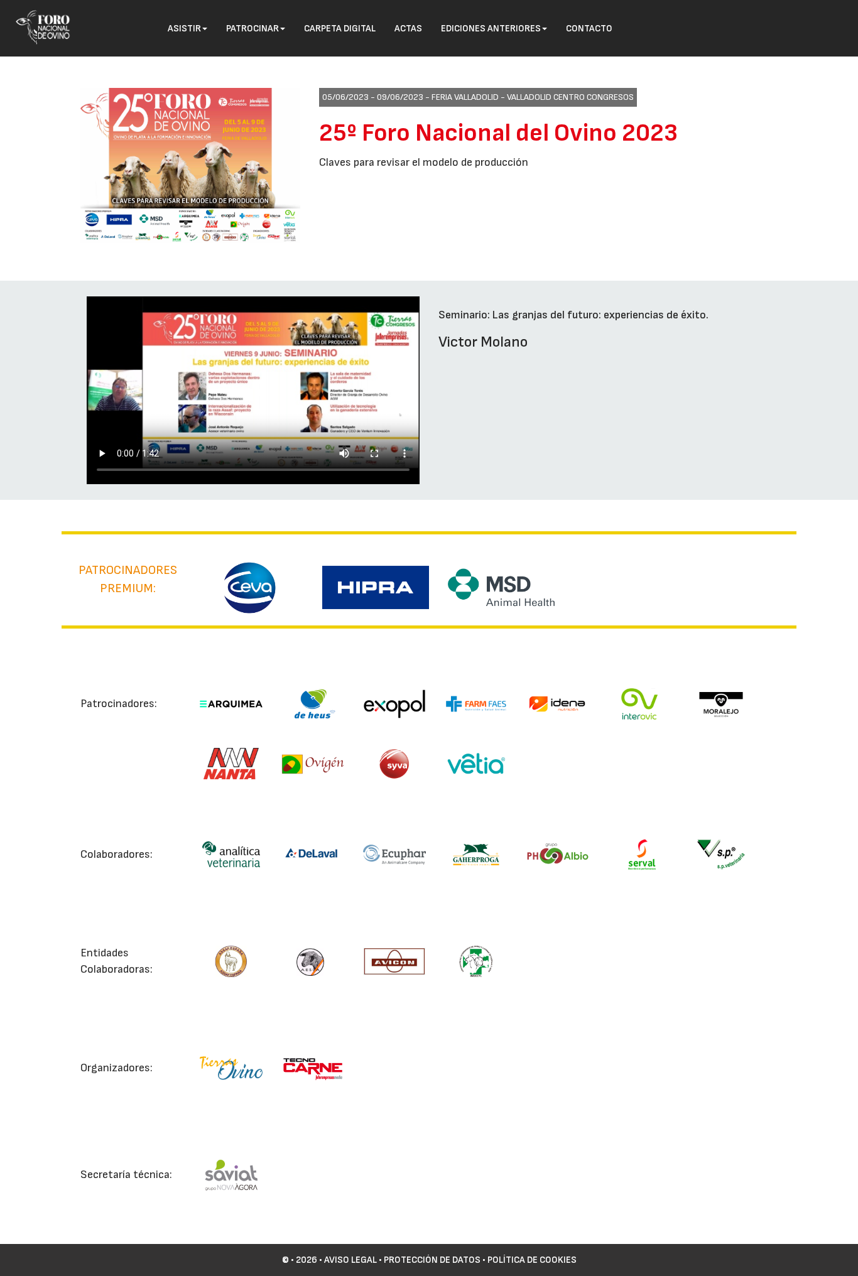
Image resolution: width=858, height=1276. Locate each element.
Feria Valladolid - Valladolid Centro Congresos (533, 97)
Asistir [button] (184, 29)
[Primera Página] (39, 16)
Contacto (589, 29)
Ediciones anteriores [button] (491, 29)
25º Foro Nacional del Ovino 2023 (498, 133)
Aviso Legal (350, 1260)
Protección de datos (432, 1260)
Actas (408, 29)
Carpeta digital (340, 29)
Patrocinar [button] (252, 29)
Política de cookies (532, 1260)
